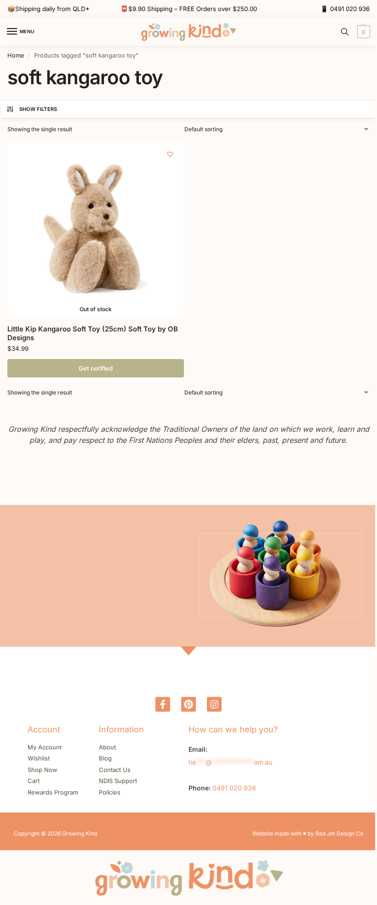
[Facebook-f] (162, 704)
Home (15, 55)
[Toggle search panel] (344, 32)
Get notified (96, 368)
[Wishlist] (170, 154)
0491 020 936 (350, 8)
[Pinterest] (188, 704)
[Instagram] (214, 704)
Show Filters (38, 109)
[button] (362, 31)
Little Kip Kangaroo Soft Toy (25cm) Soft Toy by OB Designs (92, 333)
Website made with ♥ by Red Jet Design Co (307, 833)
